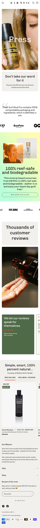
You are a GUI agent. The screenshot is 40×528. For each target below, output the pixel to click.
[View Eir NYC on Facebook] (7, 506)
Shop (4, 475)
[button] (33, 2)
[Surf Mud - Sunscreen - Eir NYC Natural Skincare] (13, 153)
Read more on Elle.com (20, 194)
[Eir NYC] (20, 3)
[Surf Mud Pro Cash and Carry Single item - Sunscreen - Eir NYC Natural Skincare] (27, 148)
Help (4, 468)
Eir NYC (8, 515)
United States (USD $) (8, 512)
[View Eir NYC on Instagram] (3, 506)
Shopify (18, 515)
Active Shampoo (7, 430)
